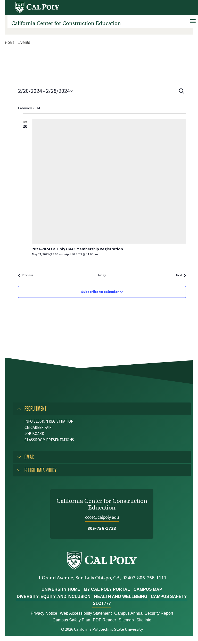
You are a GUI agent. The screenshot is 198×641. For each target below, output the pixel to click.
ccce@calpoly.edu (102, 517)
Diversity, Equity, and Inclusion (53, 596)
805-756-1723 (101, 528)
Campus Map (148, 589)
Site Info (143, 620)
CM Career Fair (38, 427)
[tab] (102, 408)
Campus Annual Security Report (143, 613)
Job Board (34, 434)
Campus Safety (169, 596)
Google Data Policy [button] (40, 469)
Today (102, 275)
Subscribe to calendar (100, 291)
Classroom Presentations (49, 440)
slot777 (102, 603)
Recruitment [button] (35, 408)
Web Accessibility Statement (86, 613)
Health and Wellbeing (120, 596)
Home (9, 42)
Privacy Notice (44, 613)
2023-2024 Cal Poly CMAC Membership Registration (77, 249)
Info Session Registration (48, 421)
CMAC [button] (29, 456)
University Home (61, 589)
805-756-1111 (152, 578)
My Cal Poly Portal (107, 589)
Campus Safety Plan (71, 620)
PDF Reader (104, 620)
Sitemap (126, 620)
